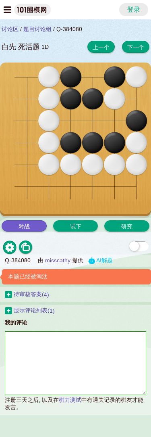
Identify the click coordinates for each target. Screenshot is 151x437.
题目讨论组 (37, 29)
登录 (133, 9)
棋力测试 (70, 400)
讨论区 (10, 29)
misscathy (57, 260)
